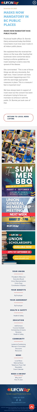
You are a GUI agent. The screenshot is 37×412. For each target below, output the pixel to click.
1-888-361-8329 (18, 397)
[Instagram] (20, 400)
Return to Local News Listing (18, 118)
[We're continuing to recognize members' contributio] (18, 146)
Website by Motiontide (29, 410)
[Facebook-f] (17, 400)
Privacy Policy (21, 410)
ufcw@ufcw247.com (18, 402)
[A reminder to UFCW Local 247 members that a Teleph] (18, 213)
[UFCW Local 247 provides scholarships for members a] (18, 247)
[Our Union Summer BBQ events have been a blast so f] (18, 180)
